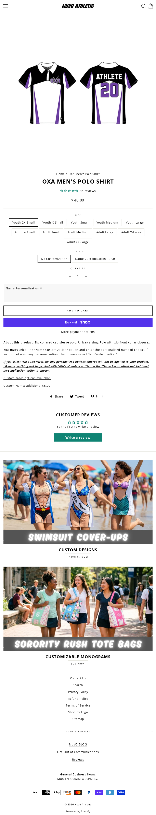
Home (61, 174)
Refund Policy (78, 699)
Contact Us (78, 678)
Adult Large (104, 232)
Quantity (78, 268)
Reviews (78, 759)
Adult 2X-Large (78, 242)
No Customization (54, 259)
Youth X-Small (52, 222)
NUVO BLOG (78, 744)
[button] (69, 191)
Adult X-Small (25, 232)
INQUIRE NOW (78, 556)
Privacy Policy (78, 692)
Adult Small (51, 232)
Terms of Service (78, 705)
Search (78, 685)
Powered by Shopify (78, 811)
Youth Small (80, 222)
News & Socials (78, 731)
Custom (78, 251)
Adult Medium (78, 232)
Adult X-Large (131, 232)
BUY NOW (78, 663)
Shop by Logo (78, 712)
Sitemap (78, 719)
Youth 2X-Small (23, 222)
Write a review (78, 437)
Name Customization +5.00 (95, 259)
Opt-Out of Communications (78, 752)
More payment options (78, 332)
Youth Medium (107, 222)
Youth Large (135, 222)
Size (78, 215)
